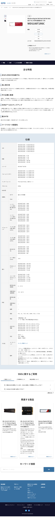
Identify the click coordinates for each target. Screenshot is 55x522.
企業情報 (47, 4)
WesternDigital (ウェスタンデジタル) (42, 40)
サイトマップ (47, 504)
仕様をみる (46, 53)
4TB (38, 38)
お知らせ (51, 4)
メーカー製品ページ (23, 343)
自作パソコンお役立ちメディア (40, 4)
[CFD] (3, 3)
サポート (33, 4)
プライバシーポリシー (21, 504)
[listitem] (50, 393)
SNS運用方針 (29, 504)
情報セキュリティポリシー (10, 504)
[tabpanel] (27, 388)
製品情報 (29, 4)
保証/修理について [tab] (34, 379)
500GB (38, 31)
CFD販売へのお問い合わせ (27, 507)
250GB (38, 29)
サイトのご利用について (38, 504)
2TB (38, 36)
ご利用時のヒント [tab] (21, 379)
